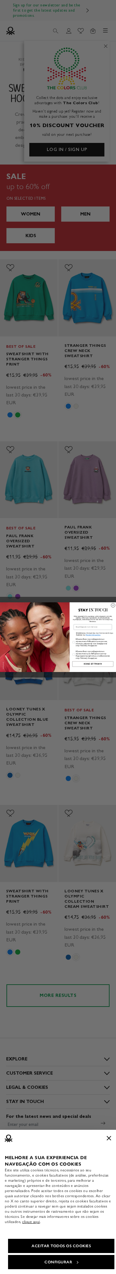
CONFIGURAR (58, 1262)
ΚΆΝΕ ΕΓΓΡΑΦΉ (93, 664)
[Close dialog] (113, 605)
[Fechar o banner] (109, 1138)
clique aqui (31, 1221)
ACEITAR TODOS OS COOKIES (61, 1246)
